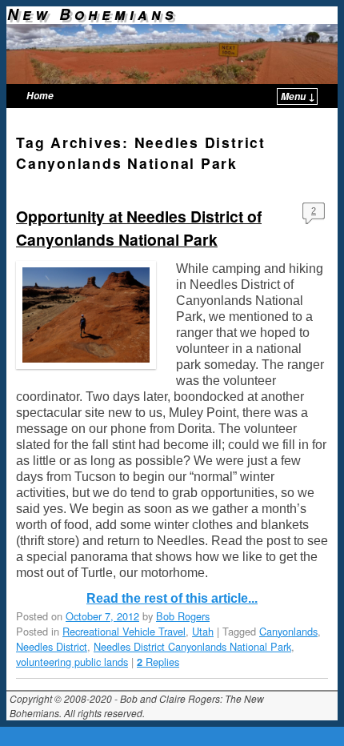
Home (40, 95)
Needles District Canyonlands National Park (192, 646)
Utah (203, 631)
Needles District (51, 646)
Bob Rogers (183, 616)
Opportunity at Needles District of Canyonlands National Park (139, 228)
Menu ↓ (298, 96)
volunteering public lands (72, 661)
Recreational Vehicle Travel (124, 631)
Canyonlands (288, 631)
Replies (158, 661)
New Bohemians (92, 13)
